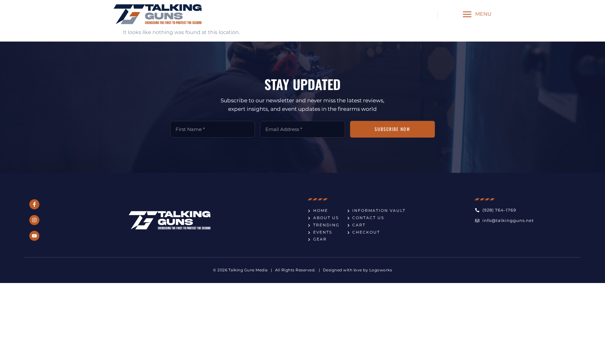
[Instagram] (34, 220)
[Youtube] (34, 236)
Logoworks (380, 270)
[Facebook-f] (34, 204)
